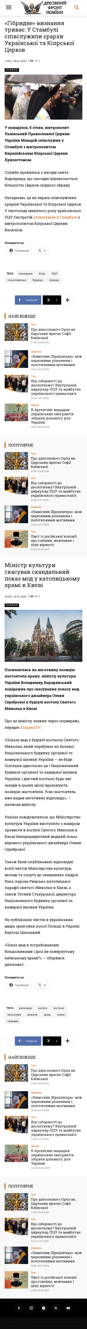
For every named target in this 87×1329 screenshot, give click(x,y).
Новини (12, 69)
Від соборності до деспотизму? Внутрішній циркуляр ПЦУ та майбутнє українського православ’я (56, 387)
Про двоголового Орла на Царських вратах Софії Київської (53, 333)
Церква (54, 280)
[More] (67, 300)
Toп (33, 324)
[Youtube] (68, 1308)
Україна (37, 280)
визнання (25, 273)
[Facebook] (19, 1308)
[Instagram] (31, 1308)
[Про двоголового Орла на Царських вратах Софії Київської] (16, 332)
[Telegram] (43, 1308)
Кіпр (42, 273)
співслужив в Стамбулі (55, 217)
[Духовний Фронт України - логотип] (43, 8)
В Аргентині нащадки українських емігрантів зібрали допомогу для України (52, 415)
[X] (56, 1308)
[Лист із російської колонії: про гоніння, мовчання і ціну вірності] (16, 539)
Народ (35, 405)
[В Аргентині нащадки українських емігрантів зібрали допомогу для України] (16, 412)
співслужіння (16, 280)
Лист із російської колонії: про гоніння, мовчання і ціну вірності (54, 540)
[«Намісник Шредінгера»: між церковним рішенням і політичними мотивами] (16, 359)
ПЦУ (54, 273)
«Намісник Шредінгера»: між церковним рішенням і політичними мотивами (56, 360)
